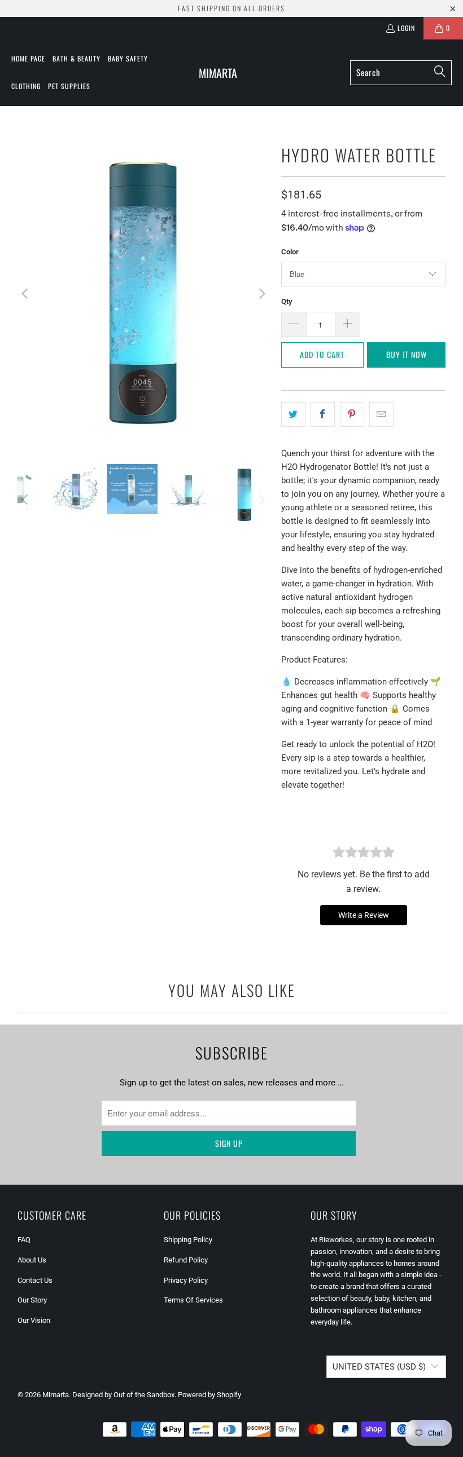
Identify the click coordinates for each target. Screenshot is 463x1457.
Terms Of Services (193, 1300)
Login (406, 28)
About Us (32, 1260)
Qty (286, 301)
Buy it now (406, 354)
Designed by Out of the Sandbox (123, 1394)
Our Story (32, 1300)
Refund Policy (186, 1260)
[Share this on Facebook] (323, 414)
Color (290, 252)
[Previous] (26, 293)
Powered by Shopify (209, 1394)
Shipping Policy (188, 1239)
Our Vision (34, 1320)
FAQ (24, 1239)
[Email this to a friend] (381, 414)
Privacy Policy (186, 1280)
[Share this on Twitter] (293, 414)
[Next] (261, 293)
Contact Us (35, 1280)
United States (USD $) (379, 1367)
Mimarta (55, 1394)
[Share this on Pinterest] (352, 414)
